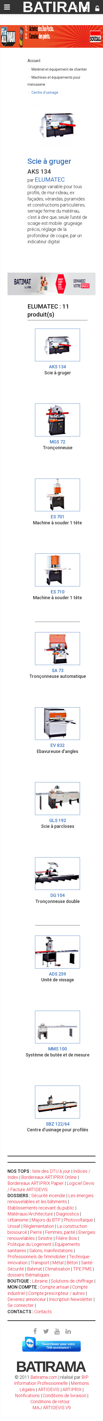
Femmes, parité (60, 1232)
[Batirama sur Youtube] (57, 1332)
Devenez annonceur (27, 1299)
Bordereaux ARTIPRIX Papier (36, 1183)
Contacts (43, 1311)
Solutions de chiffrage (72, 1281)
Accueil (34, 60)
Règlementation (38, 1226)
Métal (58, 1262)
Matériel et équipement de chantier (59, 69)
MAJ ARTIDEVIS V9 (51, 1407)
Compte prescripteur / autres (56, 1293)
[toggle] (7, 7)
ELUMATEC (50, 179)
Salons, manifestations (51, 1250)
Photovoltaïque (78, 1220)
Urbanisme (18, 1220)
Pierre (36, 1232)
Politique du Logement (30, 1244)
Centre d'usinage (45, 92)
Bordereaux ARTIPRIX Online (49, 1177)
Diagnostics (67, 1213)
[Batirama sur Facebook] (35, 1332)
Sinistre (45, 1238)
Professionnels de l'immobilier (37, 1256)
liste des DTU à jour (51, 1171)
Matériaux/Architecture (30, 1213)
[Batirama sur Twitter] (46, 1332)
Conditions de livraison (64, 1395)
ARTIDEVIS (49, 1389)
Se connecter (21, 1305)
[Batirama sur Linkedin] (68, 1332)
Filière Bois (66, 1238)
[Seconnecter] (97, 9)
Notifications (28, 1395)
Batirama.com (43, 1377)
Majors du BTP (46, 1220)
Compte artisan (54, 1287)
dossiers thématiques (29, 1275)
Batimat (34, 1269)
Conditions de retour (50, 1401)
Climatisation (57, 1269)
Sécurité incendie (48, 1195)
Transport (39, 1262)
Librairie (40, 1281)
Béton (72, 1262)
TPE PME (82, 1269)
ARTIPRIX (72, 1389)
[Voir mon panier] (84, 9)
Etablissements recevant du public (41, 1207)
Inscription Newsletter (70, 1299)
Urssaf (14, 1226)
